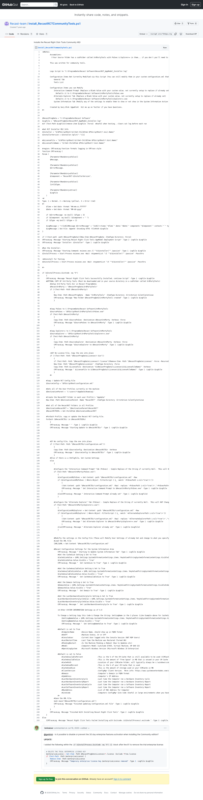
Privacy (72, 793)
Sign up (196, 4)
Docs (106, 793)
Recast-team (18, 23)
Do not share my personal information (148, 793)
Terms (64, 793)
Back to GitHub (77, 4)
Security (80, 793)
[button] (175, 34)
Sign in (184, 4)
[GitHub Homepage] (42, 792)
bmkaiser (48, 728)
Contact (113, 793)
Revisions (26, 34)
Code (11, 34)
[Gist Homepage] (10, 4)
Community (97, 793)
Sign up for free (46, 779)
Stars (43, 34)
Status (88, 793)
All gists (64, 4)
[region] (101, 386)
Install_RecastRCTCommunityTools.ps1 (55, 23)
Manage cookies (125, 793)
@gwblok (48, 734)
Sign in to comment (122, 779)
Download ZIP (191, 34)
